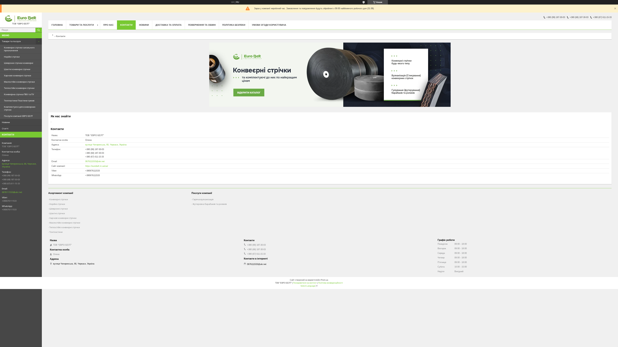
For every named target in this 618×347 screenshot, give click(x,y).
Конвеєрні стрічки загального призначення (19, 49)
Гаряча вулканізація (203, 199)
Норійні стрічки (12, 56)
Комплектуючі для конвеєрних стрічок (19, 108)
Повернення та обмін (202, 25)
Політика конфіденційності (330, 283)
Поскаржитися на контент (305, 283)
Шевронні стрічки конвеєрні (18, 63)
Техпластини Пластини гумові (19, 100)
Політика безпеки (233, 25)
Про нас (108, 25)
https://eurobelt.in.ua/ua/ (96, 166)
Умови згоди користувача (269, 25)
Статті (5, 128)
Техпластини (56, 232)
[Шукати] (38, 30)
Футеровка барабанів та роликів (210, 204)
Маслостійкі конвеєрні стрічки (19, 81)
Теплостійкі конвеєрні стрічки (19, 88)
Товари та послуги (11, 41)
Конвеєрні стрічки (58, 199)
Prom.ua (324, 280)
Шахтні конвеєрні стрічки (17, 69)
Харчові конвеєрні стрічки (17, 75)
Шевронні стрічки (58, 208)
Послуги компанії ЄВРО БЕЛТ (18, 116)
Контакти (126, 25)
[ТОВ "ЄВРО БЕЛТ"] (20, 18)
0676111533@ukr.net (12, 192)
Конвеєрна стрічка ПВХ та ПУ (19, 94)
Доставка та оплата (168, 25)
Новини (6, 122)
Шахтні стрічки (57, 213)
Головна (57, 25)
